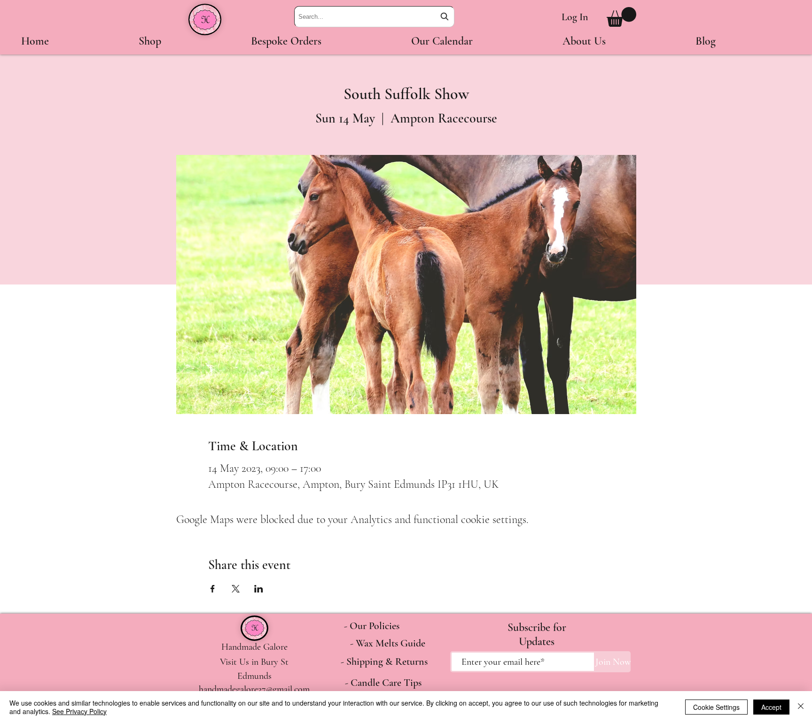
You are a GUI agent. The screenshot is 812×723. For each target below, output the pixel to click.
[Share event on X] (235, 588)
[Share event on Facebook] (212, 588)
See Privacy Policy (79, 711)
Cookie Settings (716, 707)
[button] (621, 17)
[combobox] (374, 16)
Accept (771, 707)
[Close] (800, 707)
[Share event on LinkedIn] (258, 588)
